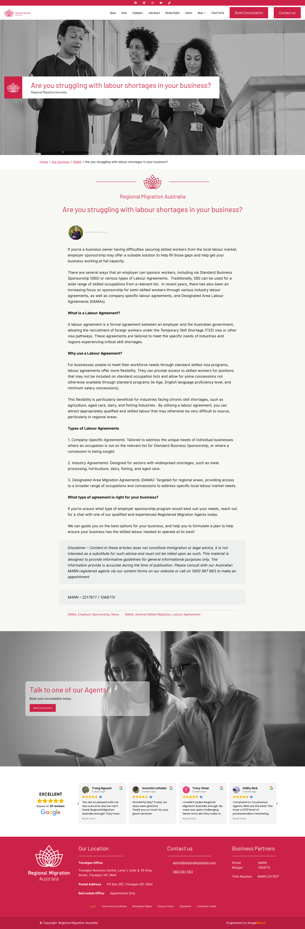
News (115, 614)
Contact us (287, 13)
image (256, 923)
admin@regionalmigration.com (194, 863)
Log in (92, 906)
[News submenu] (205, 13)
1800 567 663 (183, 872)
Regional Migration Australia (78, 923)
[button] (276, 803)
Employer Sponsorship (93, 614)
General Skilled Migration (153, 614)
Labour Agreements (186, 614)
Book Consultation (249, 13)
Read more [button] (88, 818)
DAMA (72, 614)
